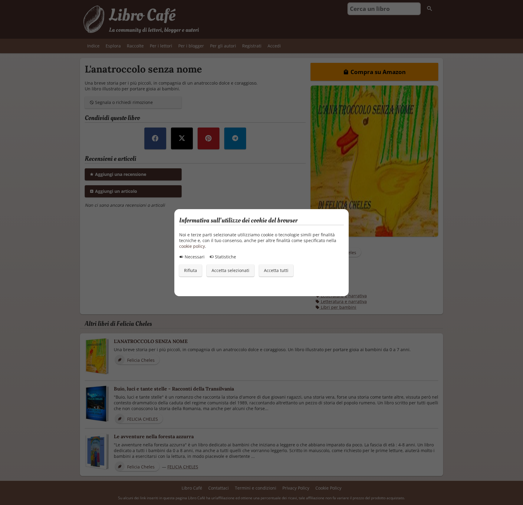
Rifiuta (190, 270)
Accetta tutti (276, 270)
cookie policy (192, 246)
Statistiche (225, 257)
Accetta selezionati (230, 270)
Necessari (194, 257)
